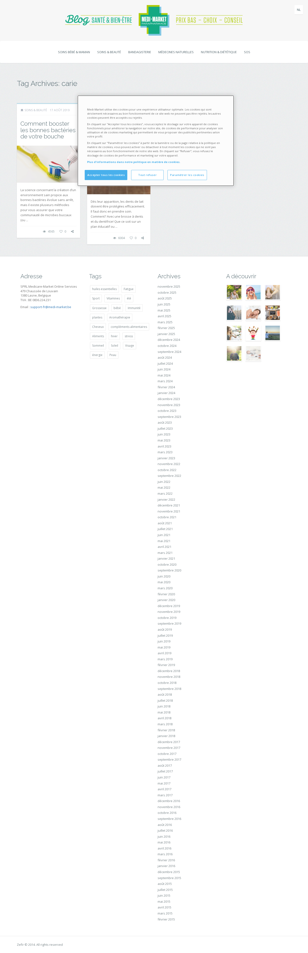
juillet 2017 (165, 771)
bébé (117, 308)
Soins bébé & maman (74, 52)
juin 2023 (164, 434)
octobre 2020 (167, 564)
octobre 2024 (167, 346)
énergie (97, 355)
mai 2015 (164, 901)
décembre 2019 (169, 606)
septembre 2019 (169, 623)
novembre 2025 (169, 286)
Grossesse (99, 308)
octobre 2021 (167, 517)
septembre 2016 (169, 819)
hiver (114, 336)
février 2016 (166, 860)
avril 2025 (164, 316)
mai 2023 (164, 440)
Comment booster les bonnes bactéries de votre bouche (48, 130)
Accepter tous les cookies (106, 175)
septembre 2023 (169, 417)
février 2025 (166, 328)
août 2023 (165, 422)
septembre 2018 (169, 689)
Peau (112, 355)
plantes (97, 317)
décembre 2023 (169, 399)
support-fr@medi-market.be (50, 307)
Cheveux (98, 327)
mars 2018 (165, 724)
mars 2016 (165, 854)
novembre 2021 (169, 511)
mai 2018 (164, 712)
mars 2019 (165, 659)
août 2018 (165, 694)
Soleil (114, 346)
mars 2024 (165, 381)
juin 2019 (164, 641)
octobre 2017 (167, 754)
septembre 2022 (169, 475)
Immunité (134, 308)
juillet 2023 (165, 428)
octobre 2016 (167, 812)
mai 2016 (164, 842)
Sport (96, 298)
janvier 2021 (166, 558)
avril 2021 (164, 547)
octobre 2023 (167, 410)
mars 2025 (165, 322)
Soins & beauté (109, 52)
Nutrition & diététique (219, 52)
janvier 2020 (166, 600)
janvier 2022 (166, 499)
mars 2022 (165, 493)
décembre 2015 (169, 872)
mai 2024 (164, 375)
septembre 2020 (169, 570)
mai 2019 (164, 647)
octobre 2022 (167, 470)
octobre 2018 (167, 683)
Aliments (98, 336)
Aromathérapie (119, 317)
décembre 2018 (169, 671)
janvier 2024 (166, 393)
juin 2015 (164, 895)
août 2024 (165, 357)
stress (129, 336)
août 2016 (165, 825)
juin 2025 (164, 304)
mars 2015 (165, 913)
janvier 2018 (166, 736)
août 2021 (165, 523)
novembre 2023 (169, 405)
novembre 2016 (169, 807)
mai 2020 (164, 582)
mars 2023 (165, 452)
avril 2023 (164, 446)
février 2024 (166, 387)
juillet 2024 (165, 363)
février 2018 (166, 730)
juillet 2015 (165, 890)
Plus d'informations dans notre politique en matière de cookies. (133, 162)
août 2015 (165, 884)
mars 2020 (165, 588)
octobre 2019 (167, 618)
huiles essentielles (104, 289)
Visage (129, 346)
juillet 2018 (165, 700)
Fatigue (129, 289)
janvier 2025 (166, 334)
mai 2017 (164, 783)
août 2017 (165, 765)
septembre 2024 (169, 352)
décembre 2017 (169, 742)
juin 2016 (164, 836)
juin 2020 (164, 576)
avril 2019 (164, 653)
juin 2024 (164, 369)
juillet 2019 (165, 635)
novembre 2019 (169, 611)
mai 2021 (164, 541)
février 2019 (166, 665)
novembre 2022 (169, 464)
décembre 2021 (169, 505)
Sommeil (98, 346)
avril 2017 (164, 789)
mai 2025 (164, 310)
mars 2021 (165, 553)
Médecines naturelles (176, 52)
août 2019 (165, 629)
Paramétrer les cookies (187, 175)
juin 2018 (164, 706)
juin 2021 (164, 535)
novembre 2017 (169, 748)
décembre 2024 (169, 339)
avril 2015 (164, 907)
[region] (155, 140)
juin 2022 (164, 482)
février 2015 (166, 919)
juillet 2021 (165, 529)
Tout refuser (147, 175)
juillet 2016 (165, 830)
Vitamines (113, 298)
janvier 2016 (166, 866)
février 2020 (166, 594)
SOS (247, 52)
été (129, 298)
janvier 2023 (166, 458)
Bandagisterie (139, 52)
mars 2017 (165, 795)
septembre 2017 (169, 759)
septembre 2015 (169, 878)
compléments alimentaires (129, 327)
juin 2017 (164, 777)
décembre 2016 (169, 801)
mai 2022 (164, 487)
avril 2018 (164, 718)
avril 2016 (164, 848)
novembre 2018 (169, 676)
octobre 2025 (167, 292)
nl (299, 9)
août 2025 (165, 298)
